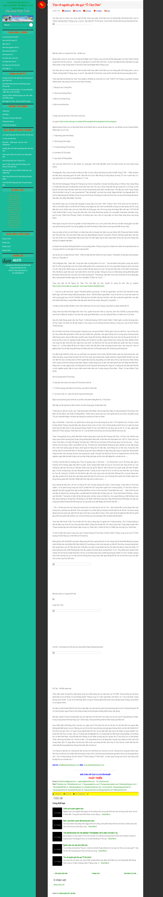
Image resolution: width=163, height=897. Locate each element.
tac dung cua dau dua (9, 65)
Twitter (78, 11)
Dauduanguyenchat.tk (121, 787)
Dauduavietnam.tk (91, 790)
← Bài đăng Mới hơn (60, 873)
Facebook (67, 11)
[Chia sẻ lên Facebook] (61, 798)
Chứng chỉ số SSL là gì (14, 221)
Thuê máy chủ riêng (14, 218)
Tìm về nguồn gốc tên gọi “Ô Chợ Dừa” (77, 4)
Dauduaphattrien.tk (60, 790)
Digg (108, 11)
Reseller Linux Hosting (13, 206)
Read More (106, 814)
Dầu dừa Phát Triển (24, 265)
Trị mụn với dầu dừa (9, 138)
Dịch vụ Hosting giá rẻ (13, 201)
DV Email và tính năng (13, 210)
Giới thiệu (5, 114)
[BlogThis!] (57, 798)
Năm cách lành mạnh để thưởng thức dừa (78, 821)
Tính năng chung (14, 203)
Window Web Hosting (14, 197)
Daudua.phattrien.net (93, 787)
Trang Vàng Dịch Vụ (20, 270)
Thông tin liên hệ (8, 121)
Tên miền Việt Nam (13, 195)
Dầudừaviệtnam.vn (77, 787)
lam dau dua (6, 54)
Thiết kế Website (14, 227)
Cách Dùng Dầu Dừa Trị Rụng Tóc (13, 160)
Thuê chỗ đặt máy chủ (13, 220)
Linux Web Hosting (13, 199)
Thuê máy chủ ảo (14, 216)
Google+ (88, 11)
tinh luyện (5, 68)
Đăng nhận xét (59, 885)
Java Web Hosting (14, 205)
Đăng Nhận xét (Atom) (67, 893)
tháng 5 (5, 246)
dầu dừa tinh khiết (8, 51)
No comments (80, 794)
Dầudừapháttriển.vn (60, 787)
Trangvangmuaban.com (109, 784)
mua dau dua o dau (9, 58)
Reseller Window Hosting (14, 208)
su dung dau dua (8, 61)
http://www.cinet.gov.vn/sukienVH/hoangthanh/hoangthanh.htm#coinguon (88, 121)
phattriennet (104, 781)
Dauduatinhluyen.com (128, 784)
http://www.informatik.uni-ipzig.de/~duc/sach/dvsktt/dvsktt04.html (78, 286)
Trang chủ (5, 111)
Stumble (98, 11)
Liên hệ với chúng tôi (9, 125)
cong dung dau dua (9, 37)
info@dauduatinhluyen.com (68, 765)
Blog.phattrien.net (106, 790)
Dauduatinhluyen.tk (75, 790)
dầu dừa (5, 44)
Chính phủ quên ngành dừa (73, 809)
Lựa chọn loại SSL (13, 223)
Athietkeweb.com (74, 784)
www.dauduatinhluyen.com (94, 765)
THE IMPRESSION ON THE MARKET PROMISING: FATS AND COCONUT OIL (90, 833)
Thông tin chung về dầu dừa (11, 118)
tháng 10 (5, 239)
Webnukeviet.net (120, 790)
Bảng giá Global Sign (14, 225)
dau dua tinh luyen (8, 40)
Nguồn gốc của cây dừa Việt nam (75, 845)
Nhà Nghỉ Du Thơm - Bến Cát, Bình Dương (16, 101)
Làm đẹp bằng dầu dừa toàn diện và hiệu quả (17, 135)
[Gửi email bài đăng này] (55, 798)
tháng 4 (5, 250)
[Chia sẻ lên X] (59, 798)
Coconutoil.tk (107, 787)
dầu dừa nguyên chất (9, 47)
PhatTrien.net (21, 268)
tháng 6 (5, 242)
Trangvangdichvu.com (91, 784)
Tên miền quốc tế (14, 193)
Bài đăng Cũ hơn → (131, 873)
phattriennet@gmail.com (66, 781)
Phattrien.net (61, 784)
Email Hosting (14, 212)
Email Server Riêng (13, 214)
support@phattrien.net (86, 781)
